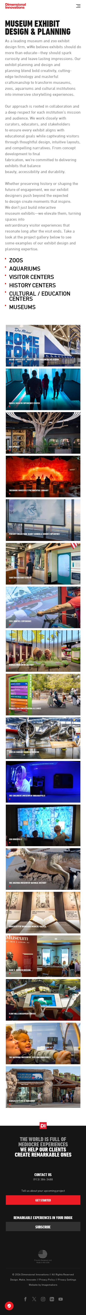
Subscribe (31, 673)
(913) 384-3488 (43, 1179)
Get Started (43, 1200)
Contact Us (43, 1174)
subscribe (43, 1227)
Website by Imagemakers (43, 1284)
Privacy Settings (67, 1279)
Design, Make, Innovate (23, 1279)
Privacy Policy (47, 1279)
